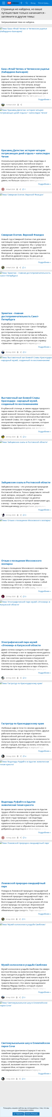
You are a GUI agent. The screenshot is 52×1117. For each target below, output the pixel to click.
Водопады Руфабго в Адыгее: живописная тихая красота (18, 803)
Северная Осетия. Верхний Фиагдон (22, 234)
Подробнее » (44, 99)
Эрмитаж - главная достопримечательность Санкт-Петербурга (20, 316)
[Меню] (4, 3)
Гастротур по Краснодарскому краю (22, 723)
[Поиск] (26, 3)
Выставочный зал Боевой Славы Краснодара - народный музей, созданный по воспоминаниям (20, 401)
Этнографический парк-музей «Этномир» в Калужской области (21, 644)
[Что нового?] (21, 3)
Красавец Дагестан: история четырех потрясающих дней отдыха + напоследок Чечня (25, 153)
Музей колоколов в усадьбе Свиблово (24, 964)
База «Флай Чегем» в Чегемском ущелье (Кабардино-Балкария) (25, 70)
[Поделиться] (21, 104)
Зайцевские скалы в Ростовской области (25, 482)
